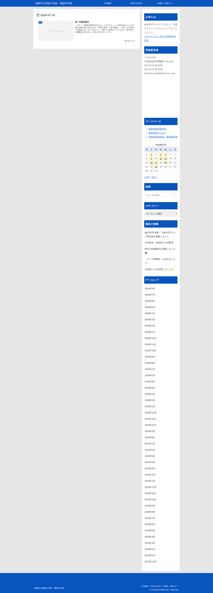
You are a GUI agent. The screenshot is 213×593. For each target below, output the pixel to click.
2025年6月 (150, 375)
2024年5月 (150, 456)
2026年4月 (150, 313)
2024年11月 (150, 419)
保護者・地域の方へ (171, 586)
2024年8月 (150, 437)
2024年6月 (150, 450)
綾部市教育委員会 (157, 129)
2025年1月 (150, 406)
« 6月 (147, 177)
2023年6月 (150, 524)
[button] (175, 195)
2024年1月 (150, 481)
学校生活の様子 (155, 586)
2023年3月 (150, 543)
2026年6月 (150, 301)
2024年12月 (150, 412)
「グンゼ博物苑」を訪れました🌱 (160, 261)
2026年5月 (150, 307)
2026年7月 (150, 295)
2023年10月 (150, 499)
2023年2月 (150, 549)
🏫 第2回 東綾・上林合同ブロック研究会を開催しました (161, 234)
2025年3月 (150, 394)
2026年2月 (150, 326)
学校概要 (145, 586)
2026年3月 (150, 319)
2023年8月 (150, 512)
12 (165, 158)
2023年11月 (150, 493)
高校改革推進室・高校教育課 (163, 137)
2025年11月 (150, 344)
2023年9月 (150, 505)
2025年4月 (150, 388)
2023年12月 (150, 487)
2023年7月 (150, 518)
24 (156, 166)
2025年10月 (150, 350)
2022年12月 (150, 561)
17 (156, 162)
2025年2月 (150, 400)
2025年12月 (150, 338)
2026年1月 (150, 332)
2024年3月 (150, 468)
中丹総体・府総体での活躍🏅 (159, 242)
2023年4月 (150, 536)
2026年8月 (150, 288)
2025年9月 (150, 357)
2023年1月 (150, 555)
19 (165, 162)
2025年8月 (150, 363)
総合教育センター (157, 133)
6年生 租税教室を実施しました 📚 (160, 251)
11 (161, 158)
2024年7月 (150, 443)
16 (151, 162)
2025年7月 (150, 369)
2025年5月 (150, 381)
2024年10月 (150, 425)
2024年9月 (150, 431)
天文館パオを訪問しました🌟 (159, 269)
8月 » (154, 177)
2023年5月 (150, 530)
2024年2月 (150, 474)
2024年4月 (150, 462)
